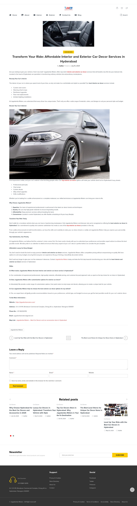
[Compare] (127, 8)
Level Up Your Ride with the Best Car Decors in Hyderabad (115, 424)
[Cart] (117, 8)
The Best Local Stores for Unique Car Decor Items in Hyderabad (91, 410)
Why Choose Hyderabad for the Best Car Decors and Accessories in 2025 (20, 410)
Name (11, 373)
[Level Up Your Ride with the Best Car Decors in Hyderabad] (116, 410)
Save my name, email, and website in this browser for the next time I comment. (36, 381)
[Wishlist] (122, 8)
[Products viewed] (132, 489)
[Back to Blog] (68, 338)
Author (61, 66)
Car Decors (68, 52)
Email (51, 373)
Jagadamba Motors (17, 330)
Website (91, 373)
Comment (12, 358)
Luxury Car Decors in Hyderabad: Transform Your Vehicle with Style (44, 410)
